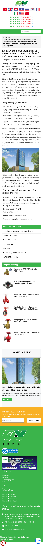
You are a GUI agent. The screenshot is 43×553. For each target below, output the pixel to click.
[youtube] (18, 444)
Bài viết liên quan (21, 352)
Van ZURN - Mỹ (8, 244)
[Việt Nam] (5, 9)
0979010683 (27, 19)
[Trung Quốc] (27, 13)
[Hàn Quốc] (32, 9)
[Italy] (16, 13)
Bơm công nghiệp (8, 480)
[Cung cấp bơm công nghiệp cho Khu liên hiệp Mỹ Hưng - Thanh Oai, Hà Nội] (21, 371)
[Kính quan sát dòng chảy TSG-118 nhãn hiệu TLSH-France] (8, 284)
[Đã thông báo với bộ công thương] (21, 451)
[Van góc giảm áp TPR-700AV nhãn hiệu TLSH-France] (7, 324)
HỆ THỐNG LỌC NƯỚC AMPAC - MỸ (14, 253)
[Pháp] (38, 9)
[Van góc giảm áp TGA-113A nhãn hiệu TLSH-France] (7, 336)
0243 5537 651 (13, 526)
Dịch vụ (4, 484)
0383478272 (27, 17)
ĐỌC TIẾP (6, 399)
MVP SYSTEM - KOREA (10, 257)
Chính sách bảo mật (8, 495)
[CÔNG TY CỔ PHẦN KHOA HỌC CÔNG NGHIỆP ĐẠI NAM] (21, 3)
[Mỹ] (21, 13)
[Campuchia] (16, 9)
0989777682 (27, 23)
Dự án (4, 482)
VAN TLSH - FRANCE (9, 240)
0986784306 (27, 21)
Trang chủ (5, 475)
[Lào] (21, 9)
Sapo (11, 539)
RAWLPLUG (6, 248)
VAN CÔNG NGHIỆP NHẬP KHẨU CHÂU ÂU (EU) (18, 231)
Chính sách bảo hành (9, 497)
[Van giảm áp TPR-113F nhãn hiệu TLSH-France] (8, 272)
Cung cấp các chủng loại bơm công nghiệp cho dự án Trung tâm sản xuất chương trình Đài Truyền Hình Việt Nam (21, 53)
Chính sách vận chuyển (9, 501)
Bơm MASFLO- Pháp (10, 235)
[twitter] (8, 444)
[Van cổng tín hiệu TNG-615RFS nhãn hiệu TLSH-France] (6, 298)
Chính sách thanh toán (9, 499)
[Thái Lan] (27, 9)
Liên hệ (4, 488)
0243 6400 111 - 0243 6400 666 (23, 522)
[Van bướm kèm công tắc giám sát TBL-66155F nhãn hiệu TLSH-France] (6, 311)
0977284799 (26, 26)
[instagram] (13, 444)
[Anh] (10, 9)
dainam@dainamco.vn (17, 215)
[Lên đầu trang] (39, 413)
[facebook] (3, 444)
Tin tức (4, 486)
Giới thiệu (5, 478)
